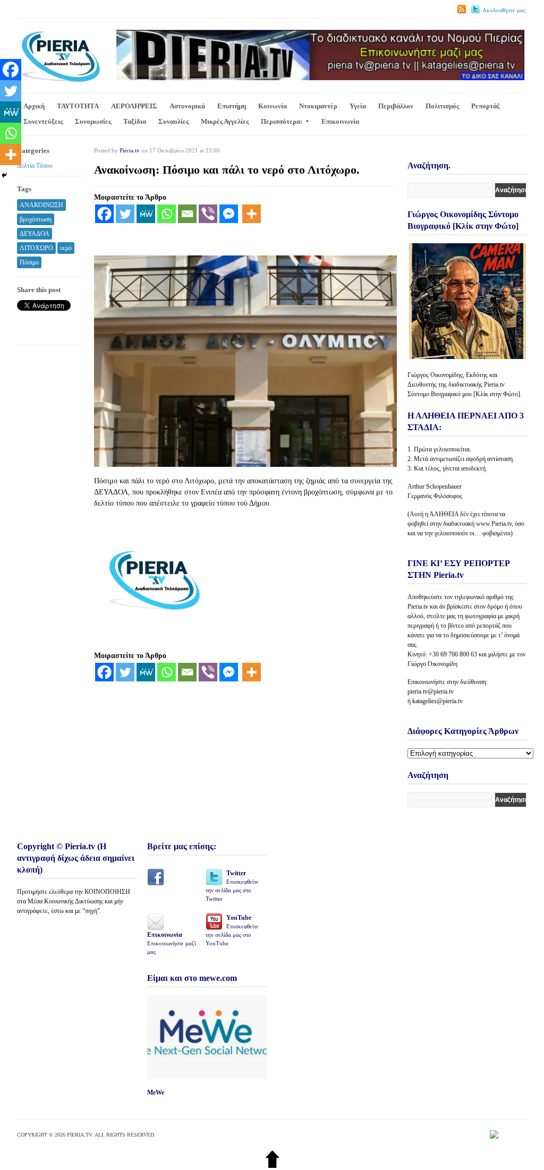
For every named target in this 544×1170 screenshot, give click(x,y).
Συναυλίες (173, 121)
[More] (251, 213)
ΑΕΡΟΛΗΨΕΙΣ (134, 106)
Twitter (232, 885)
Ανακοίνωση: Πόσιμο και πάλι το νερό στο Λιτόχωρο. (227, 169)
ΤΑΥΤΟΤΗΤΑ (78, 106)
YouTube (232, 930)
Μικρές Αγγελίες (225, 121)
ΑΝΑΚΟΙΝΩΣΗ (41, 205)
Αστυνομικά (187, 106)
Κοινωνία (272, 106)
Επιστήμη (231, 106)
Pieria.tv (130, 150)
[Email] (187, 213)
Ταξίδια (134, 121)
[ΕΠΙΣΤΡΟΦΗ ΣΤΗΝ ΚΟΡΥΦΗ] (272, 1165)
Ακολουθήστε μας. (504, 10)
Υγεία (358, 106)
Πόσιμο (29, 262)
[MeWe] (146, 213)
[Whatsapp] (166, 213)
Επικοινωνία (340, 121)
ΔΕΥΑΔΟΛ (34, 233)
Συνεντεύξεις (43, 121)
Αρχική (34, 106)
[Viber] (208, 213)
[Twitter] (125, 213)
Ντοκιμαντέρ (318, 106)
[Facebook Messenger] (228, 213)
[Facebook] (104, 213)
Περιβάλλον (395, 106)
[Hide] (4, 175)
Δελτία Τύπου (35, 165)
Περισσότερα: (281, 121)
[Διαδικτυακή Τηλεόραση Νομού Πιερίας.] (60, 80)
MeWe (155, 1092)
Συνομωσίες (93, 121)
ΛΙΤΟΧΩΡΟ (36, 248)
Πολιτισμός (442, 106)
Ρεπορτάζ (485, 106)
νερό (66, 248)
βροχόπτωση (36, 219)
